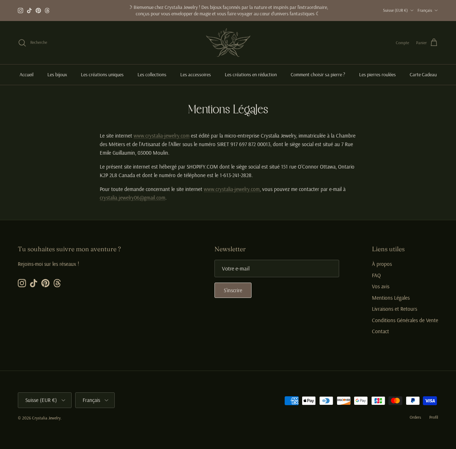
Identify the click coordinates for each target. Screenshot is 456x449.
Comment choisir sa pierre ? (318, 74)
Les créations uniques (102, 74)
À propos (382, 263)
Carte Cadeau (423, 74)
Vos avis (380, 286)
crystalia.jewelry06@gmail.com (132, 197)
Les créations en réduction (251, 74)
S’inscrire (233, 290)
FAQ (376, 275)
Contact (380, 331)
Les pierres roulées (377, 74)
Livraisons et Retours (394, 308)
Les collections (152, 74)
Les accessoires (195, 74)
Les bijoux (57, 74)
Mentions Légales (391, 297)
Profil (433, 417)
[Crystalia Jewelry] (228, 42)
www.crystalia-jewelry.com (162, 135)
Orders (415, 417)
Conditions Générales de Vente (405, 320)
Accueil (26, 74)
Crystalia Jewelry (46, 417)
